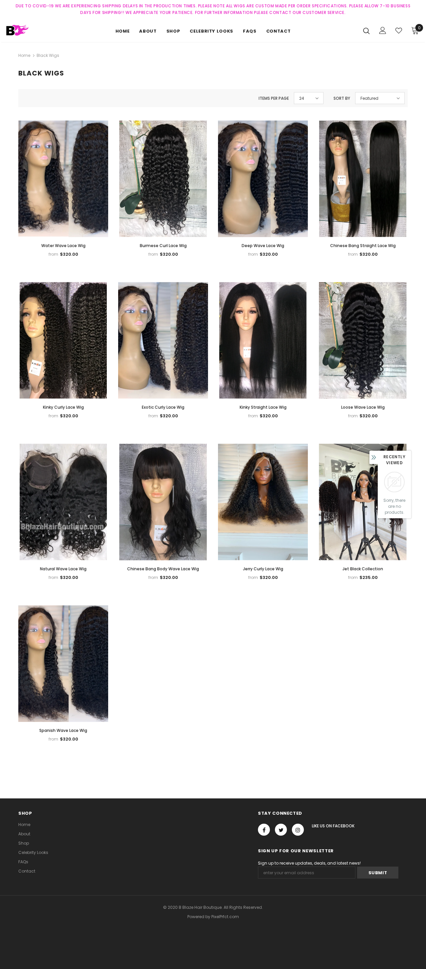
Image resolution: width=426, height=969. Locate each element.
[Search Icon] (366, 30)
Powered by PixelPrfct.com (213, 916)
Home (24, 55)
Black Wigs (48, 55)
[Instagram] (298, 830)
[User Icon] (382, 30)
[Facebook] (264, 830)
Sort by (341, 98)
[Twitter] (281, 830)
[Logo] (29, 30)
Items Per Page (274, 98)
